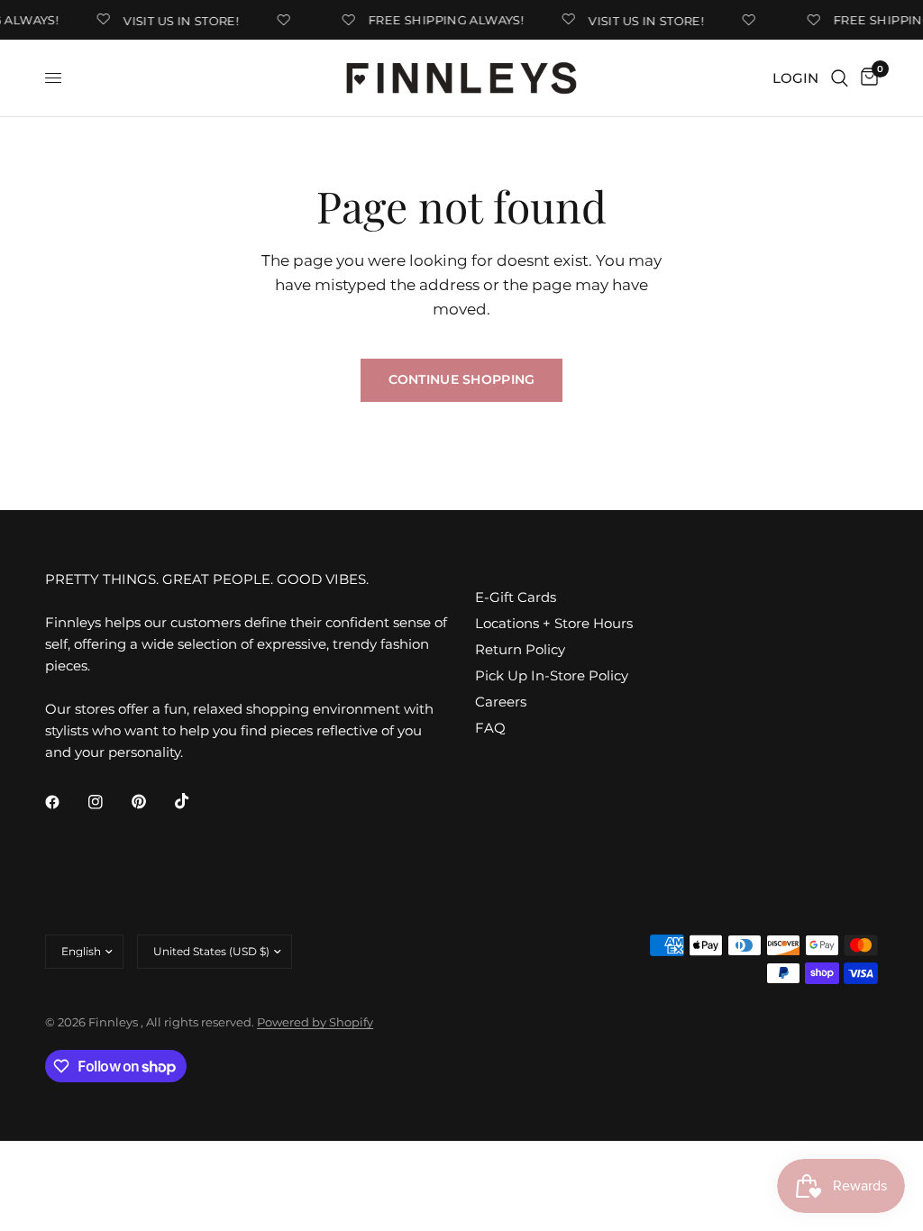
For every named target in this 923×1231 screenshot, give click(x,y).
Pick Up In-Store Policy (551, 675)
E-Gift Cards (515, 597)
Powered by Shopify (315, 1022)
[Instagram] (108, 802)
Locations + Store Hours (554, 623)
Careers (500, 701)
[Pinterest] (151, 802)
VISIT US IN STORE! (175, 20)
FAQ (490, 727)
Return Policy (520, 649)
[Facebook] (65, 802)
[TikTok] (195, 801)
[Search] (839, 78)
